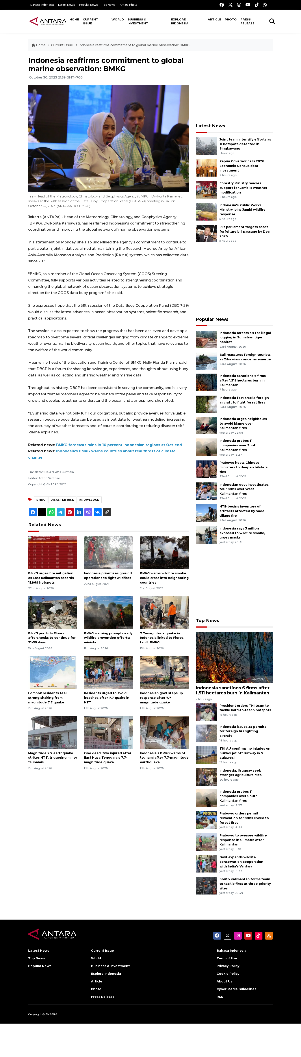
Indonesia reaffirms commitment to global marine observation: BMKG (134, 45)
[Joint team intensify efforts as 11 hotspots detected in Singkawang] (206, 146)
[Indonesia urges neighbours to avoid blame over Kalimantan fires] (206, 425)
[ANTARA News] (48, 21)
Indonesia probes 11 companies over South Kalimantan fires (238, 445)
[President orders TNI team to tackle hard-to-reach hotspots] (206, 712)
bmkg (40, 499)
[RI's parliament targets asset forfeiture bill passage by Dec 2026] (206, 233)
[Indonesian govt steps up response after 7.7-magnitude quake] (164, 672)
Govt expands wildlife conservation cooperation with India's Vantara (241, 861)
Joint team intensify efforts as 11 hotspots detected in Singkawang (245, 144)
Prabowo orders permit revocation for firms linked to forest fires (244, 818)
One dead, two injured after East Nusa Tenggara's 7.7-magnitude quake (107, 757)
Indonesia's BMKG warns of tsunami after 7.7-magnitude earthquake (164, 757)
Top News (108, 4)
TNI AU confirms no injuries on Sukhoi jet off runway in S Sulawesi (244, 753)
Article (214, 19)
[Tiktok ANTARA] (257, 5)
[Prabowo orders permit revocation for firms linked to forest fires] (206, 820)
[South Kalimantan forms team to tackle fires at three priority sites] (206, 885)
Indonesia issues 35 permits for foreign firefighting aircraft (242, 731)
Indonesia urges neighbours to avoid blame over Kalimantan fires (243, 423)
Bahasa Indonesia (42, 4)
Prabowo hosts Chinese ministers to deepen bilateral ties (243, 467)
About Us (224, 981)
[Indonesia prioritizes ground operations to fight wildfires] (108, 552)
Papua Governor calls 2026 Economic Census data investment (241, 165)
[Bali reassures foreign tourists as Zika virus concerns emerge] (206, 361)
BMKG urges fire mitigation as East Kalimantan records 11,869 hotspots (51, 577)
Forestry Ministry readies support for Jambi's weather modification (243, 187)
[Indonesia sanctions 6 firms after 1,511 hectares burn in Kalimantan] (206, 382)
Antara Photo (128, 4)
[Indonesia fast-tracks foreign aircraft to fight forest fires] (206, 404)
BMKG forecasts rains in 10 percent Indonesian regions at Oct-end (119, 445)
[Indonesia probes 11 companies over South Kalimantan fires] (206, 447)
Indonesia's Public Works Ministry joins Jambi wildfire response (242, 209)
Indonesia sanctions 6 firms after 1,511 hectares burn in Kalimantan (242, 380)
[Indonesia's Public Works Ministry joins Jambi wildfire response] (206, 211)
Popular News (88, 4)
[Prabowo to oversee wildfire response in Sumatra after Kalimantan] (206, 842)
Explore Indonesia (179, 21)
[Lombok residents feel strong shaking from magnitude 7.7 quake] (52, 672)
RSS (220, 997)
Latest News (66, 4)
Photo (231, 19)
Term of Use (227, 958)
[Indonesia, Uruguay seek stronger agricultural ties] (206, 777)
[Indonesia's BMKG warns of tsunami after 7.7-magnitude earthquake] (164, 732)
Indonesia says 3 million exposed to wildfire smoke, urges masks (242, 533)
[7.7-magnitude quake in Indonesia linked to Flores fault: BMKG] (164, 612)
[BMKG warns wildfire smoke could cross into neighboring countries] (164, 552)
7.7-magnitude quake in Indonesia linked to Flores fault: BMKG (162, 637)
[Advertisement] (234, 87)
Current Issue (90, 21)
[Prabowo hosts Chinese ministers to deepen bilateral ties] (206, 469)
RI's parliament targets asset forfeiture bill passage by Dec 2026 (244, 231)
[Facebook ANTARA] (221, 5)
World (117, 19)
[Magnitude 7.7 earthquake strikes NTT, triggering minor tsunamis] (52, 732)
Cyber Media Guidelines (236, 989)
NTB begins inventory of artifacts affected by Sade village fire (241, 511)
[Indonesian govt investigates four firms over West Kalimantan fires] (206, 491)
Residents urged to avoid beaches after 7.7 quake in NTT (106, 697)
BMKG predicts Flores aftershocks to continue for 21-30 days (52, 637)
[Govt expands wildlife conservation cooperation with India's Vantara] (206, 864)
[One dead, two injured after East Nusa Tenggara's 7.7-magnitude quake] (108, 732)
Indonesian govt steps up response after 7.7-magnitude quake (161, 697)
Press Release (247, 21)
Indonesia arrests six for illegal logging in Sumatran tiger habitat (245, 337)
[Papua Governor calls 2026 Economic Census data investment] (206, 168)
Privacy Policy (228, 966)
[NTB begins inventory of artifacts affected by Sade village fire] (206, 513)
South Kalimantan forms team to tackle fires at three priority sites (245, 883)
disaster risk (62, 499)
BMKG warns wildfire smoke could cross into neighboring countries (164, 577)
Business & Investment (138, 21)
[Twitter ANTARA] (230, 5)
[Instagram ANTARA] (239, 5)
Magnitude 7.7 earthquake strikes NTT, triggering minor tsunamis (52, 757)
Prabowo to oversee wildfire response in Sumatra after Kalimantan (243, 840)
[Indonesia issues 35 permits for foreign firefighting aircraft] (206, 733)
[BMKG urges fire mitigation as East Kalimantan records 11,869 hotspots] (52, 552)
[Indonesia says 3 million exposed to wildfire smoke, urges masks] (206, 535)
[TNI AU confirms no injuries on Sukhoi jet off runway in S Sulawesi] (206, 755)
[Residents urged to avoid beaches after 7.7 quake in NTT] (108, 672)
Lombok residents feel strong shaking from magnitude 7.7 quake (47, 697)
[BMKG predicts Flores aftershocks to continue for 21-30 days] (52, 612)
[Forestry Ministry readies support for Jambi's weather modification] (206, 189)
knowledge (89, 499)
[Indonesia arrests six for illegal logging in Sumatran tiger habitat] (206, 339)
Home (74, 19)
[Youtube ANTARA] (248, 5)
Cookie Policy (228, 974)
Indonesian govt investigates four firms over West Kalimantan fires (244, 489)
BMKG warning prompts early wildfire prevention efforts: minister (108, 637)
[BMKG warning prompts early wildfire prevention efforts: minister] (108, 612)
